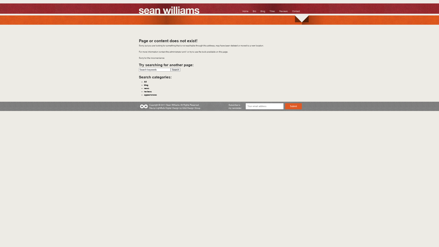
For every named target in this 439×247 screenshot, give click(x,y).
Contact (296, 11)
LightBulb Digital (163, 108)
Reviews (283, 11)
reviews (148, 91)
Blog (262, 11)
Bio (254, 11)
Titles (272, 11)
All (145, 81)
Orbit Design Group (191, 108)
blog (146, 85)
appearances (150, 94)
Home (245, 11)
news (146, 88)
